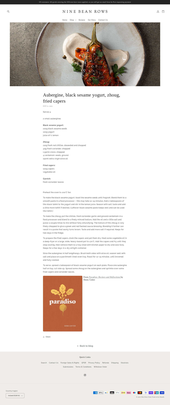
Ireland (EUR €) (14, 395)
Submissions (68, 367)
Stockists (124, 363)
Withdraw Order (100, 367)
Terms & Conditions (83, 367)
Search (44, 363)
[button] (8, 11)
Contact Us (53, 363)
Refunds (105, 363)
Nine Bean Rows (146, 397)
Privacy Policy (94, 363)
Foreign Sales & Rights (70, 363)
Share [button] (48, 337)
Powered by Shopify (158, 397)
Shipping (115, 363)
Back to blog (86, 346)
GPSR (84, 363)
